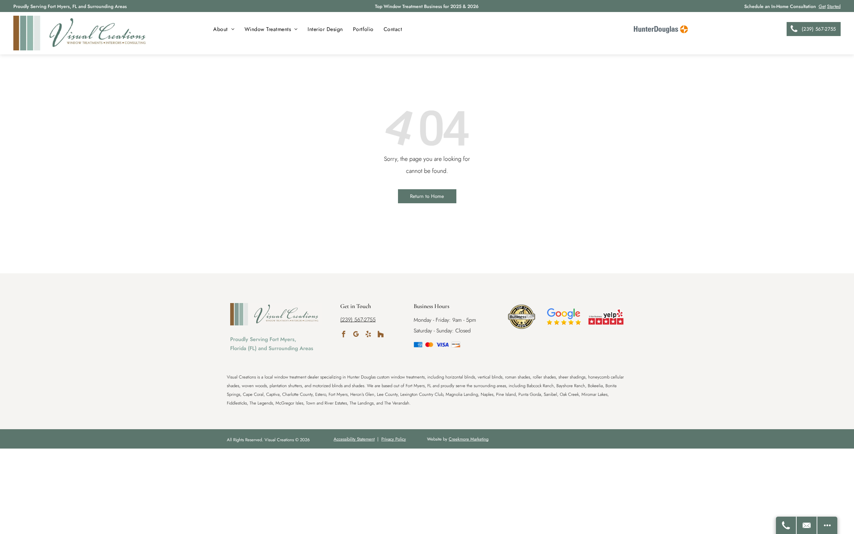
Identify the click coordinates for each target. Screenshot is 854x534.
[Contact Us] (807, 525)
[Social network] (381, 335)
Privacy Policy (393, 439)
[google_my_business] (356, 335)
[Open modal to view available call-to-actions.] (827, 525)
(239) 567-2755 (358, 319)
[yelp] (368, 335)
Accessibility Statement (354, 439)
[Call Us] (786, 525)
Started (834, 6)
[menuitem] (224, 29)
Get (822, 6)
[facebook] (344, 335)
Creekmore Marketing (468, 439)
